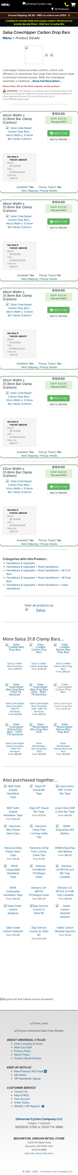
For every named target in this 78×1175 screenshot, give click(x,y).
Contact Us (20, 1091)
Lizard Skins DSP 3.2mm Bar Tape (65, 809)
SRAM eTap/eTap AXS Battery (65, 849)
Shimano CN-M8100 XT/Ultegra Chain (39, 891)
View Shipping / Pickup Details (39, 190)
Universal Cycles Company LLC (39, 1119)
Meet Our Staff (23, 1047)
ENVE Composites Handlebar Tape (12, 891)
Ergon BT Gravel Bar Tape (39, 809)
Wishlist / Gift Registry (28, 1106)
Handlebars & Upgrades (21, 563)
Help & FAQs (21, 1095)
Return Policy (22, 1054)
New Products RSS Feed (29, 1071)
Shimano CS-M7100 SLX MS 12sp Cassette (65, 891)
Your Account (22, 1098)
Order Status (21, 1102)
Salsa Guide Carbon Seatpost (13, 929)
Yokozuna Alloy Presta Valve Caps (13, 851)
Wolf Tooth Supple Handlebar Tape (12, 811)
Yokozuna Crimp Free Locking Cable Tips (39, 851)
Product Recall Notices (27, 1058)
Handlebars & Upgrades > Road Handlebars (33, 566)
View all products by (39, 605)
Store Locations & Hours (28, 1043)
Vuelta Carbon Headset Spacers (65, 929)
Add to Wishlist (58, 139)
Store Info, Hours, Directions (39, 1153)
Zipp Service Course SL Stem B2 (38, 931)
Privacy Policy (22, 1050)
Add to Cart (60, 133)
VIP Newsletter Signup (27, 1078)
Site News (20, 1074)
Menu (7, 38)
